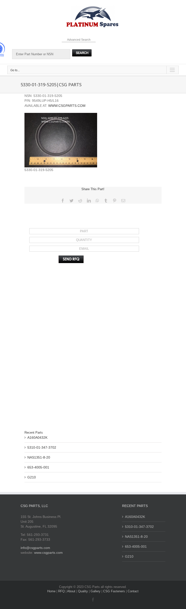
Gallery (96, 591)
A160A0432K (37, 437)
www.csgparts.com (48, 552)
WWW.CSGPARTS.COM (66, 106)
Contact (133, 591)
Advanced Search (79, 39)
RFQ (62, 591)
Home (51, 591)
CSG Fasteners (114, 591)
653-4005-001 (38, 467)
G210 (31, 477)
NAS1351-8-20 (38, 457)
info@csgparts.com (35, 548)
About (71, 591)
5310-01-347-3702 (41, 447)
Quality (83, 591)
